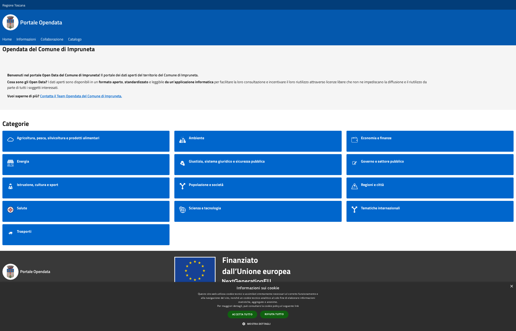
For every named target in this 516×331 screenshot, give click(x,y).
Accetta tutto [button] (242, 314)
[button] (257, 323)
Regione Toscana (13, 5)
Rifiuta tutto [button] (274, 314)
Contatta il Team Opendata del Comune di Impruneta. (81, 96)
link (297, 306)
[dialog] (258, 306)
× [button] (511, 286)
